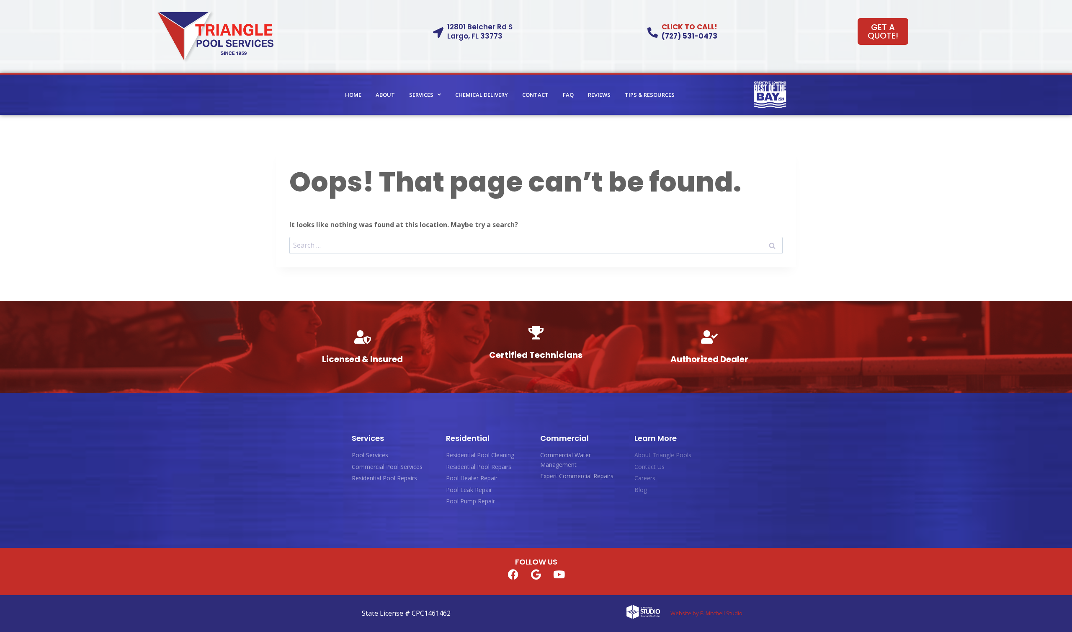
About (385, 94)
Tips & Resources (650, 94)
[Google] (536, 574)
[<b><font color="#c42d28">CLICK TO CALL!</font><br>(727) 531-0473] (652, 32)
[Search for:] (536, 245)
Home (353, 94)
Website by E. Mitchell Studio (706, 613)
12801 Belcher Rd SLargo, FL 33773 (480, 31)
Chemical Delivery (481, 94)
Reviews (599, 94)
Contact (535, 94)
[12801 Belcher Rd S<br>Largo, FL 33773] (438, 32)
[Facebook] (512, 574)
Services (421, 94)
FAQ (568, 94)
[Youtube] (559, 574)
